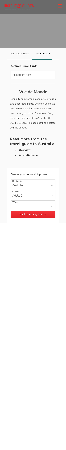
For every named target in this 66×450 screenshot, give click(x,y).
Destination (17, 181)
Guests (15, 192)
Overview (25, 150)
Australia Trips (19, 53)
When (15, 202)
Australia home (28, 155)
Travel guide (42, 53)
